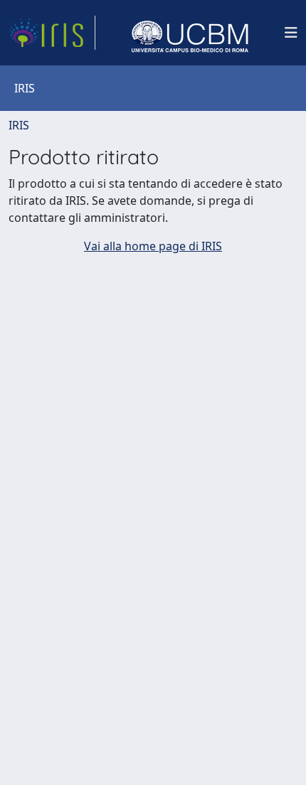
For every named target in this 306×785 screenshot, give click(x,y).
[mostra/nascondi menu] (291, 33)
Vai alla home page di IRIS (153, 246)
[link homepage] (52, 33)
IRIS (19, 125)
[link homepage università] (190, 33)
